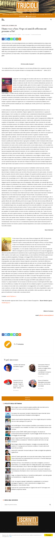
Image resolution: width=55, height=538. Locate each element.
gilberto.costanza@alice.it (46, 315)
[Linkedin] (8, 39)
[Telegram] (14, 39)
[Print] (20, 39)
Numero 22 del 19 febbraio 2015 (9, 25)
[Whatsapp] (11, 39)
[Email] (17, 39)
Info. (10, 536)
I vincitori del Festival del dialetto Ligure (19, 365)
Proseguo (48, 535)
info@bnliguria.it (6, 302)
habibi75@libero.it (11, 296)
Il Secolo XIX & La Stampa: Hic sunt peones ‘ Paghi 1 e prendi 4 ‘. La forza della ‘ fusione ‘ (18, 384)
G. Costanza (27, 34)
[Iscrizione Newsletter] (27, 521)
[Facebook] (3, 39)
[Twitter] (6, 39)
